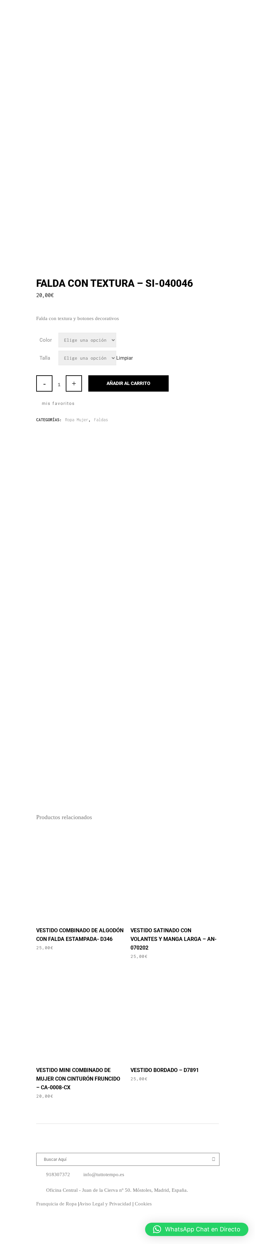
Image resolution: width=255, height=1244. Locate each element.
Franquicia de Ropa (56, 1203)
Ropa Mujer (76, 419)
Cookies (143, 1203)
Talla (45, 358)
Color (46, 340)
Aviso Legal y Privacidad (105, 1203)
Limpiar (124, 358)
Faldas (101, 419)
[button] (196, 1229)
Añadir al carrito (128, 383)
